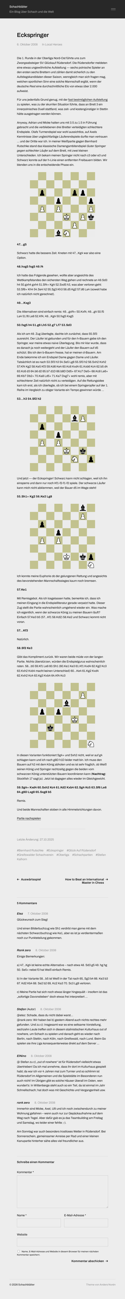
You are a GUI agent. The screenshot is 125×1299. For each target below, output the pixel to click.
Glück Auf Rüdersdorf (82, 850)
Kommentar (25, 1172)
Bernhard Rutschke (31, 850)
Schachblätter (18, 6)
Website (22, 1234)
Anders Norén (108, 1284)
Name (22, 1215)
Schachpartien (83, 854)
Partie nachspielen (29, 818)
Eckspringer (56, 850)
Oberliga (63, 854)
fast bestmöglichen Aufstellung (88, 99)
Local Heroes (53, 44)
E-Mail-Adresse (75, 1215)
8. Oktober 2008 (45, 950)
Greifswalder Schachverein (36, 854)
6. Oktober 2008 (27, 44)
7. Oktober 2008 (38, 913)
